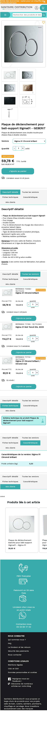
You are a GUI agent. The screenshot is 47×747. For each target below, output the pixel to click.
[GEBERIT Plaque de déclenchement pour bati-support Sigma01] (24, 44)
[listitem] (21, 530)
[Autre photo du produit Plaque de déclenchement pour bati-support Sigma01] (10, 75)
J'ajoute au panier (17, 171)
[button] (2, 530)
